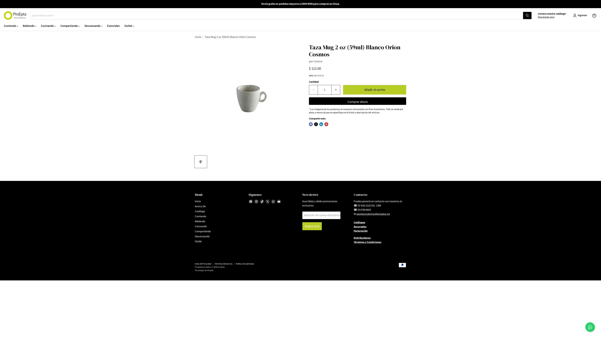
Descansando (93, 26)
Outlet (128, 26)
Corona (318, 61)
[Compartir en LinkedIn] (321, 124)
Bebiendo (29, 26)
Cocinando (47, 26)
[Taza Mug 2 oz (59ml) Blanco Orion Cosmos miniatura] (201, 162)
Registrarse (312, 226)
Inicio (198, 37)
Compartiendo (69, 26)
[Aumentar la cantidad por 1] (335, 90)
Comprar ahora (358, 102)
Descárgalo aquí (546, 17)
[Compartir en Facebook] (311, 124)
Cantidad (314, 81)
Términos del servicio (223, 263)
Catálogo (200, 211)
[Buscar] (527, 15)
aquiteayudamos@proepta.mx (373, 214)
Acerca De (200, 206)
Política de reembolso (245, 263)
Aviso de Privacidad (203, 263)
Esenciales (113, 26)
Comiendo (10, 26)
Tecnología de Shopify (204, 270)
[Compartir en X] (316, 124)
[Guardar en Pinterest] (326, 124)
